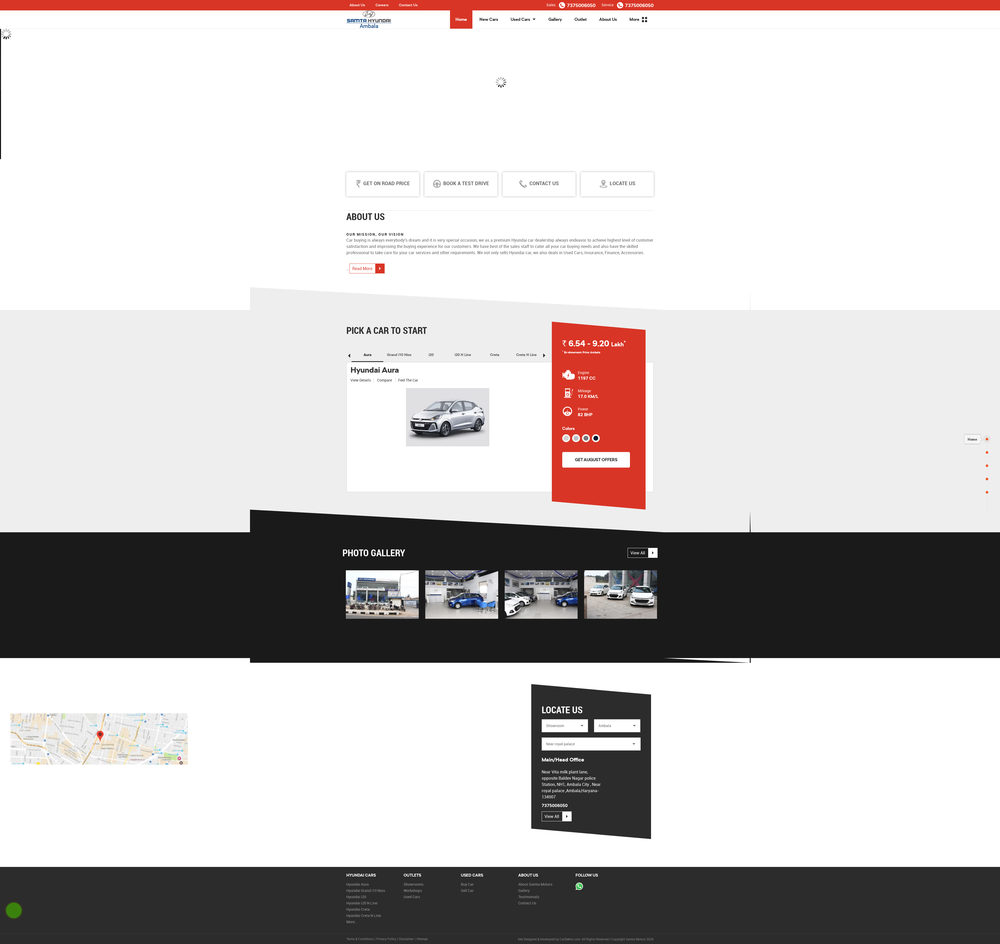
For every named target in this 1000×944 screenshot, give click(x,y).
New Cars (488, 19)
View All (637, 553)
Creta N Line (526, 354)
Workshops (413, 890)
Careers (382, 5)
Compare (385, 380)
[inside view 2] (541, 594)
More (634, 19)
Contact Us (408, 5)
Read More (362, 268)
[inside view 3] (620, 594)
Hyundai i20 (356, 896)
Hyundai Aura (375, 370)
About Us (357, 5)
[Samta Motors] (368, 19)
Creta (494, 354)
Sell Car (467, 890)
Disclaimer (406, 939)
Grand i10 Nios (399, 354)
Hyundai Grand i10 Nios (365, 890)
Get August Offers (596, 459)
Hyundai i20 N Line (361, 903)
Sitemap (422, 939)
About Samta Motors (535, 884)
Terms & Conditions (359, 939)
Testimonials (528, 896)
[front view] (382, 594)
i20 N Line (463, 354)
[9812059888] (579, 886)
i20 (431, 354)
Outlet (580, 19)
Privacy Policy (386, 939)
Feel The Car (408, 380)
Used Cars (520, 19)
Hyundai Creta (358, 909)
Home (461, 19)
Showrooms (413, 884)
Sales (550, 4)
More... (352, 921)
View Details (361, 380)
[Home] (987, 439)
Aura (367, 354)
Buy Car (467, 884)
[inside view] (461, 594)
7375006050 (581, 5)
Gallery (555, 19)
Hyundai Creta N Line (363, 915)
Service (608, 4)
